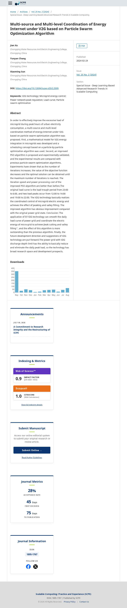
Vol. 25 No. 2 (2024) (40, 11)
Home (13, 11)
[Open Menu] (10, 3)
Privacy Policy (69, 601)
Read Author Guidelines (32, 457)
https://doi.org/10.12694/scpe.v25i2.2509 (37, 88)
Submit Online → (32, 450)
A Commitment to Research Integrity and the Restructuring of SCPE (31, 329)
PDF (83, 45)
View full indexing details (31, 404)
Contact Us (84, 601)
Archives (24, 11)
